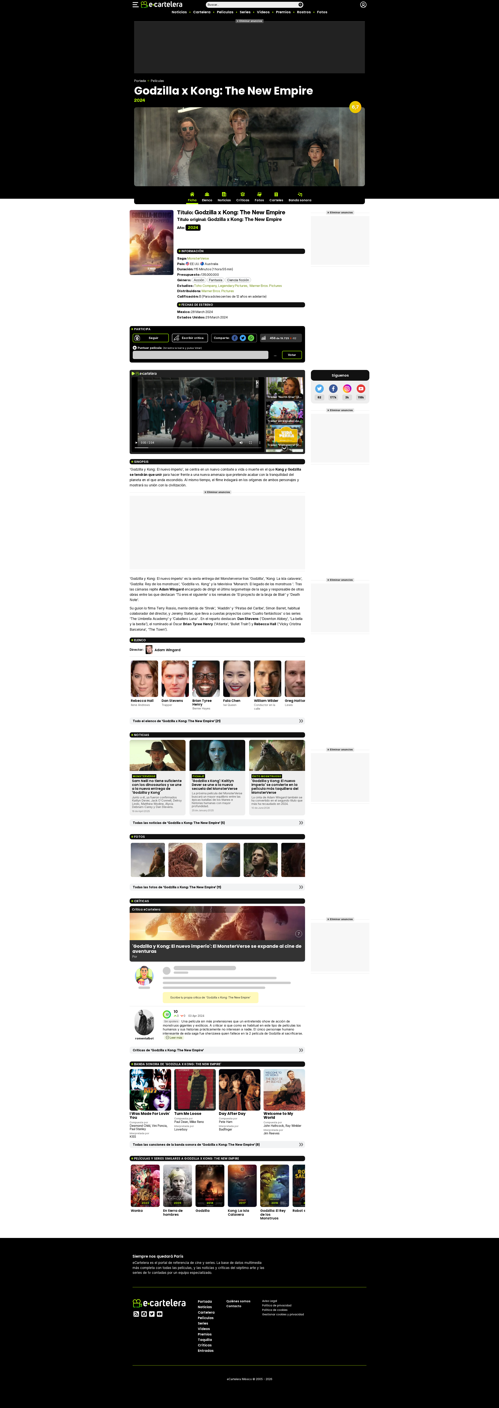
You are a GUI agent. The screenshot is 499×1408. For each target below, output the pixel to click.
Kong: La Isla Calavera (238, 1212)
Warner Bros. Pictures (265, 285)
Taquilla (205, 1339)
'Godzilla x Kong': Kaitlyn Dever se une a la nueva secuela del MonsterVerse (214, 784)
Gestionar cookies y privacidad (283, 1314)
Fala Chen (231, 700)
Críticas (205, 1345)
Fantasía (215, 280)
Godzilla (203, 1210)
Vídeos (263, 12)
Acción (199, 280)
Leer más (176, 1037)
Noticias (179, 12)
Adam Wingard (167, 649)
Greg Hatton (295, 700)
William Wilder (266, 700)
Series (245, 12)
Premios (283, 12)
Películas (225, 12)
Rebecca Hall (142, 700)
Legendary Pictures (232, 285)
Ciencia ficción (238, 280)
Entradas (206, 1350)
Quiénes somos (238, 1301)
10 (176, 1011)
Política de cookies (275, 1310)
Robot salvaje (304, 1210)
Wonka (137, 1210)
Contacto (233, 1306)
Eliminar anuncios (250, 21)
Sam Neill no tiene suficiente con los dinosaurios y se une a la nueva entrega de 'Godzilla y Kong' (157, 786)
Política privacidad (276, 1305)
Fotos (322, 12)
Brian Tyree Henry (202, 702)
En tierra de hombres (173, 1212)
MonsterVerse (198, 258)
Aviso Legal (269, 1301)
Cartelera (202, 12)
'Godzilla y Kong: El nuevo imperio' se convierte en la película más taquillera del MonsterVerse (274, 786)
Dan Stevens (172, 700)
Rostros (304, 12)
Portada (140, 81)
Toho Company (205, 285)
